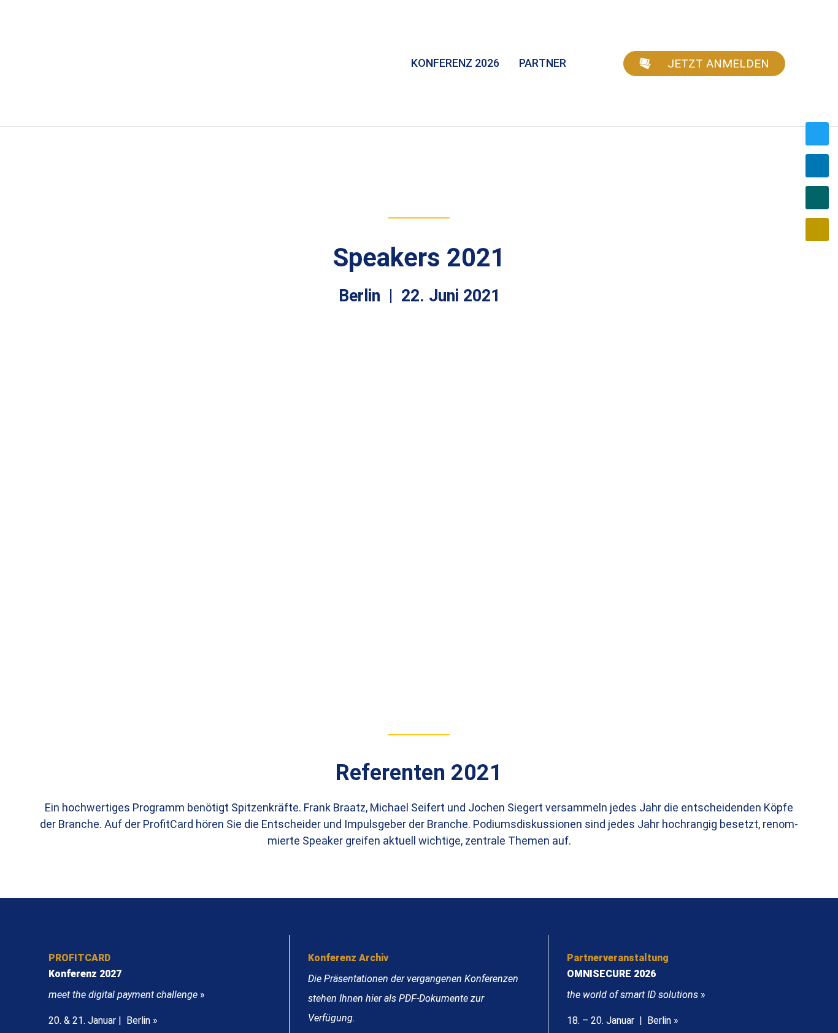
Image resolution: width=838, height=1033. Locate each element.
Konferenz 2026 (455, 62)
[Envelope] (817, 229)
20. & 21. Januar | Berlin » (103, 1020)
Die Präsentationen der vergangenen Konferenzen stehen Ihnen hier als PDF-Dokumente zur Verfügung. (413, 998)
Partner (542, 62)
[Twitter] (817, 134)
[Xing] (817, 197)
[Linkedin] (817, 165)
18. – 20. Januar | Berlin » (622, 1020)
